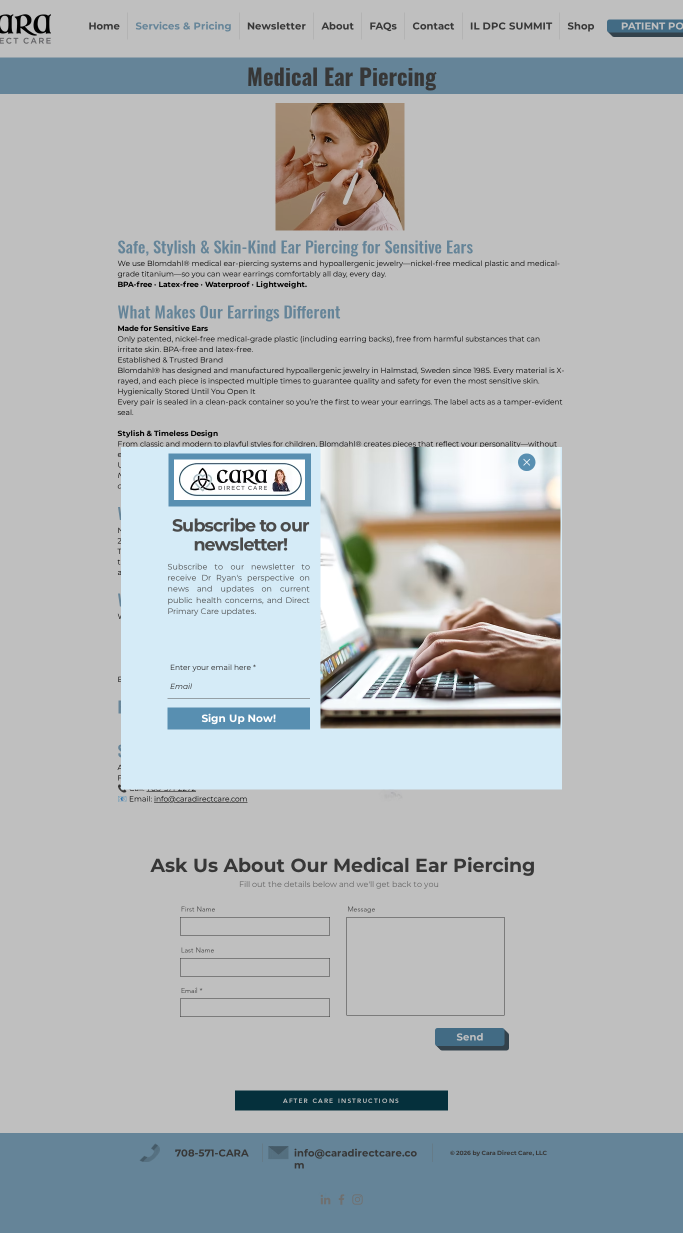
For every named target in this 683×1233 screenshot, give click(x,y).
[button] (527, 462)
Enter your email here (210, 667)
